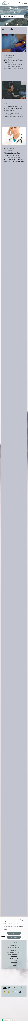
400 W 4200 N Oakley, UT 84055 (14, 952)
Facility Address (14, 950)
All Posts (8, 29)
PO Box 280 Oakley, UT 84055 (14, 947)
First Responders (8, 57)
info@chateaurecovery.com (14, 954)
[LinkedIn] (9, 988)
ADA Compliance (14, 964)
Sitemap (14, 965)
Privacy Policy (14, 962)
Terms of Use (14, 960)
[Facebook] (6, 988)
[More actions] (24, 55)
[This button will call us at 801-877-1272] (22, 2)
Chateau (10, 926)
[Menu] (25, 2)
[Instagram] (4, 988)
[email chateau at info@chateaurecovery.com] (18, 3)
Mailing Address (14, 945)
